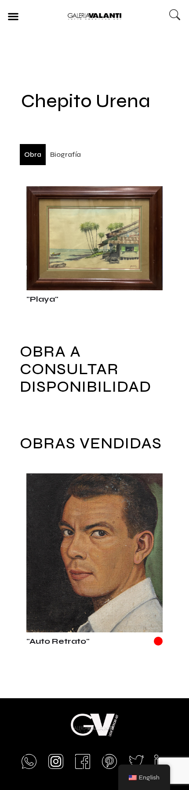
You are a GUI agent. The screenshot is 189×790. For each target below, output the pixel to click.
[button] (13, 16)
